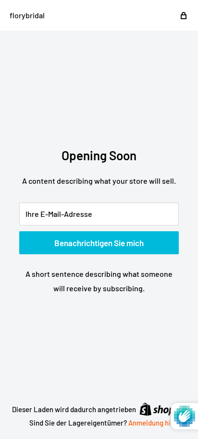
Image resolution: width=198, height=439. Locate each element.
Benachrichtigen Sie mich (99, 243)
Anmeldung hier (152, 422)
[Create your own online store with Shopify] (162, 409)
